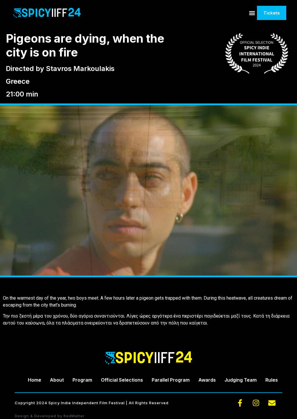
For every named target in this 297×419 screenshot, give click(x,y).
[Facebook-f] (240, 403)
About (57, 380)
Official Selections (122, 380)
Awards (207, 380)
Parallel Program (171, 380)
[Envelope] (272, 403)
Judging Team (240, 380)
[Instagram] (256, 403)
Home (34, 380)
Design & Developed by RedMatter (50, 415)
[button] (252, 13)
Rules (271, 380)
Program (82, 380)
